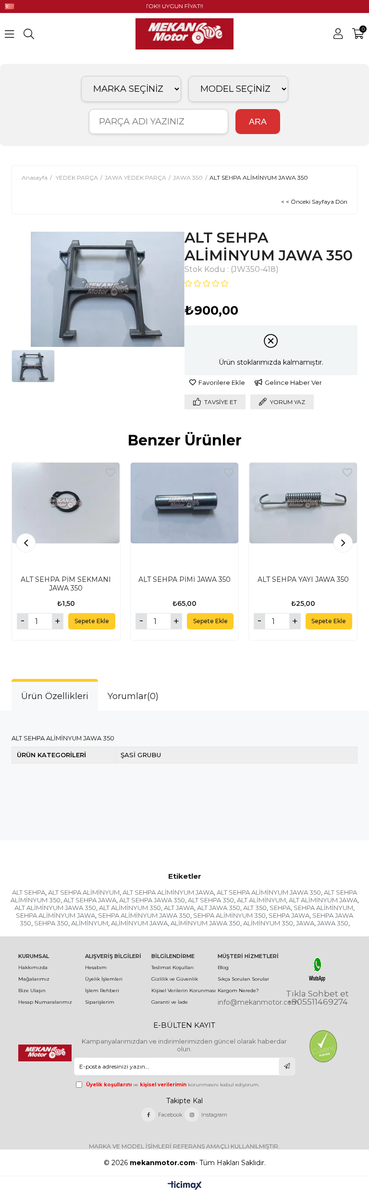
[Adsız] (45, 1053)
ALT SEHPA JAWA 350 (152, 900)
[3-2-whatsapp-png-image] (317, 969)
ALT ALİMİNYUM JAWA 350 (55, 907)
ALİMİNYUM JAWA (139, 923)
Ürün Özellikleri (54, 696)
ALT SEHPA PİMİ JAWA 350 (184, 579)
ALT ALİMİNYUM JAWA (323, 900)
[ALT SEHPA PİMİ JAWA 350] (185, 517)
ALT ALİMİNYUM (261, 900)
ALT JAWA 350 (218, 907)
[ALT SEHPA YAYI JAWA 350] (303, 517)
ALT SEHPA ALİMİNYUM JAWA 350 (269, 892)
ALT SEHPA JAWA (89, 900)
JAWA (305, 923)
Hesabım (96, 967)
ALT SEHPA (28, 892)
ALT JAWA (179, 907)
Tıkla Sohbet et (317, 994)
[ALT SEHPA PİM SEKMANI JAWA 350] (66, 517)
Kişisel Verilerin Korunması (183, 990)
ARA (258, 121)
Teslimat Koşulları (172, 967)
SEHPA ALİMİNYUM (323, 907)
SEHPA (280, 907)
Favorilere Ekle (110, 472)
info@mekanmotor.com (258, 1002)
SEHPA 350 (51, 923)
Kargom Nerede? (238, 990)
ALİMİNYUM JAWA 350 (205, 923)
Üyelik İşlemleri (104, 979)
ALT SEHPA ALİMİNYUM (84, 892)
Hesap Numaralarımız (45, 1002)
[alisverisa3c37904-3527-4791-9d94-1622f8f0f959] (323, 1046)
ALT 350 (255, 907)
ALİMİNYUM (89, 923)
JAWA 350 (332, 923)
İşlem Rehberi (102, 990)
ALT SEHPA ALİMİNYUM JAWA (168, 892)
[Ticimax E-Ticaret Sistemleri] (185, 1186)
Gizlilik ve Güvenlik (174, 979)
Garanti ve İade (169, 1002)
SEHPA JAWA (289, 915)
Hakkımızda (33, 967)
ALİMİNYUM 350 (268, 923)
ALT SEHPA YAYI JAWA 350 (303, 579)
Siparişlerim (99, 1002)
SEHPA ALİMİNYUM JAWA (55, 915)
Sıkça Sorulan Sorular (243, 979)
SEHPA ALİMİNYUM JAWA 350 (144, 915)
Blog (223, 967)
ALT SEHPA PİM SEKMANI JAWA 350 (66, 583)
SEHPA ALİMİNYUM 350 (229, 915)
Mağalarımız (33, 979)
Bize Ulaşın (32, 990)
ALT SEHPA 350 (211, 900)
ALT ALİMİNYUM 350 (130, 907)
